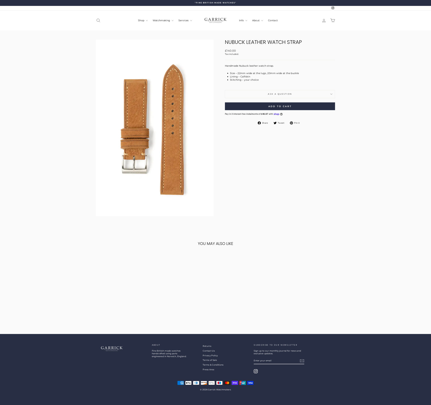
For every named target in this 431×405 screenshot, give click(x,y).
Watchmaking (162, 20)
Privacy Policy (210, 355)
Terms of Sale (210, 360)
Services (183, 20)
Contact (273, 20)
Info (242, 20)
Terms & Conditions (213, 365)
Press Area (208, 369)
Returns (207, 346)
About (256, 20)
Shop (141, 20)
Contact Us (209, 351)
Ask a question (280, 94)
